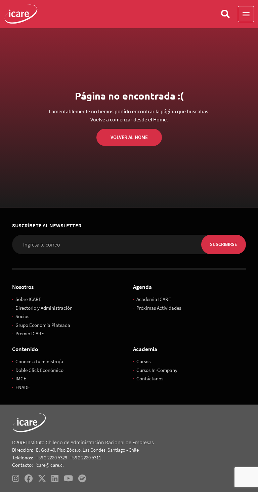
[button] (246, 14)
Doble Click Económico (39, 370)
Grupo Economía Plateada (42, 325)
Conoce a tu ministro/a (39, 361)
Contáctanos (149, 378)
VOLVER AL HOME (129, 137)
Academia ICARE (153, 299)
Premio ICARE (29, 333)
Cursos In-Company (156, 370)
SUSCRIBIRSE (223, 244)
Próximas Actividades (158, 308)
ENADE (22, 387)
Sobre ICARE (28, 299)
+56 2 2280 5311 (85, 457)
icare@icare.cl (50, 465)
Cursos (143, 361)
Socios (22, 316)
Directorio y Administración (44, 308)
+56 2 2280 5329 (51, 457)
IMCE (20, 378)
